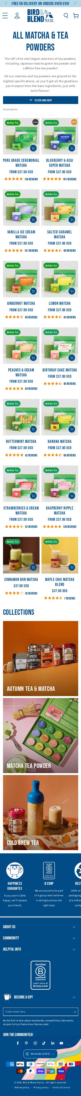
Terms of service (61, 1087)
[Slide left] (6, 3)
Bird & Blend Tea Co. (34, 1082)
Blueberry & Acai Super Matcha (59, 163)
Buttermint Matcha (21, 441)
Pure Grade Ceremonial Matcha (21, 163)
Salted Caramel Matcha (59, 235)
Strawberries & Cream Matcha (21, 511)
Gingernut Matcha (21, 303)
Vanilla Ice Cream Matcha (21, 235)
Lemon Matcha (60, 303)
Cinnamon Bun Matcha (21, 579)
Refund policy (22, 1087)
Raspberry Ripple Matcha (59, 511)
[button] (66, 15)
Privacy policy (41, 1087)
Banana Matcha (60, 441)
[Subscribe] (75, 1012)
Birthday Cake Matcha (60, 370)
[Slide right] (74, 3)
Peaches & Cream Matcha (21, 373)
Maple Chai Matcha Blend (60, 582)
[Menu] (5, 15)
